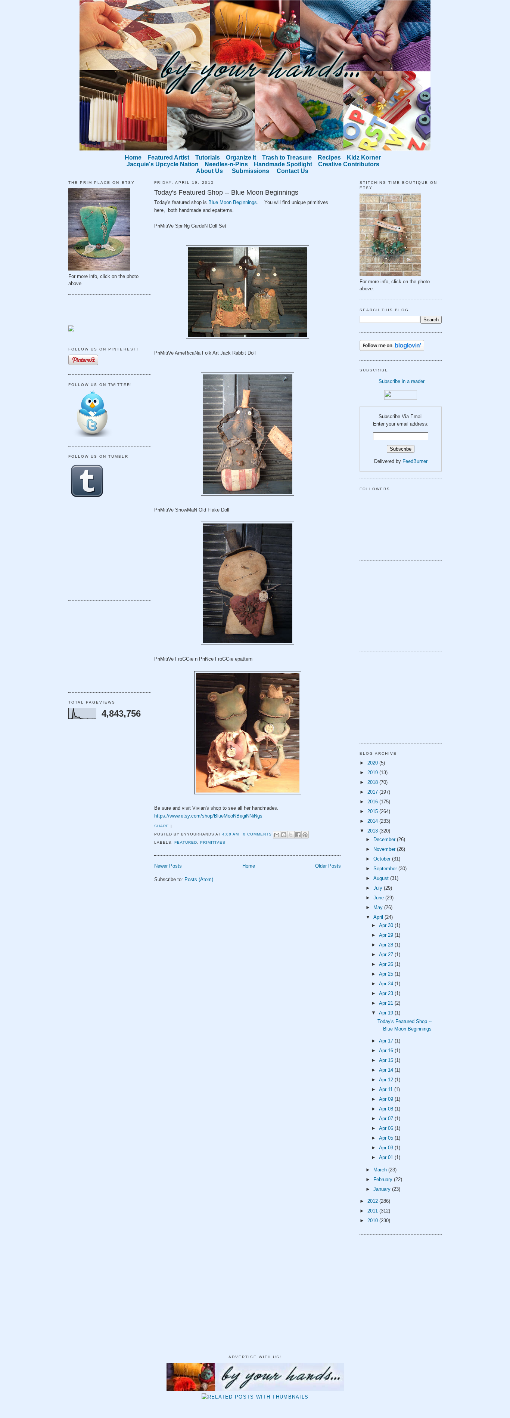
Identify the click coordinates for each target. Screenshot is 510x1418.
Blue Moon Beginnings (232, 202)
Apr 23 (387, 993)
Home (248, 866)
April (379, 917)
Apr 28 (387, 945)
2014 (373, 821)
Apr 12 (387, 1079)
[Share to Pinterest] (305, 834)
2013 (373, 831)
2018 (373, 782)
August (381, 878)
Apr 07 (387, 1118)
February (383, 1179)
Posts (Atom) (198, 879)
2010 (373, 1220)
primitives (213, 842)
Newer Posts (168, 866)
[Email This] (276, 834)
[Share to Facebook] (298, 834)
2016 (373, 801)
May (378, 907)
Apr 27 (387, 954)
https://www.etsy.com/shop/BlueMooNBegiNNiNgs (208, 816)
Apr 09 (387, 1099)
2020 (373, 763)
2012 (373, 1201)
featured (185, 842)
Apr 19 (387, 1013)
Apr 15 (387, 1060)
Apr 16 (387, 1050)
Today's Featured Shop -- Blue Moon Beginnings (226, 192)
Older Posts (328, 866)
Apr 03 (387, 1147)
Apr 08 (387, 1109)
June (379, 897)
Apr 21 (387, 1003)
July (378, 888)
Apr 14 (387, 1070)
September (385, 868)
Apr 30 (387, 925)
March (380, 1170)
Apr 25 (387, 974)
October (382, 859)
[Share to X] (291, 834)
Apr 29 (387, 935)
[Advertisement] (105, 553)
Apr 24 (387, 983)
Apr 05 (387, 1138)
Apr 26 (387, 964)
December (385, 839)
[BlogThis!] (283, 834)
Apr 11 (386, 1089)
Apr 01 (387, 1157)
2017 (373, 792)
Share (161, 826)
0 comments (257, 834)
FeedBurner (414, 461)
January (382, 1189)
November (385, 849)
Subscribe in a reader (402, 381)
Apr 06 (387, 1128)
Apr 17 (387, 1041)
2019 (373, 772)
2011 (373, 1211)
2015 (373, 811)
